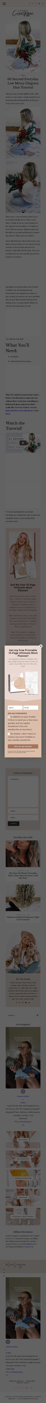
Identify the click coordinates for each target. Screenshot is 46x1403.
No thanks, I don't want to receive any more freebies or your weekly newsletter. (22, 736)
